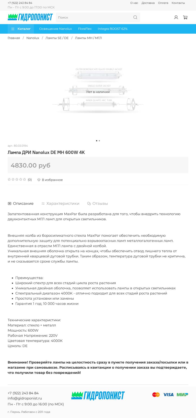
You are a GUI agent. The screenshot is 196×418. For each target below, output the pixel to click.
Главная (14, 38)
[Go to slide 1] (96, 140)
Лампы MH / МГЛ (88, 38)
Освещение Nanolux (55, 29)
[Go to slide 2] (99, 140)
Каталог (24, 29)
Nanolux (32, 38)
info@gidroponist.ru (25, 398)
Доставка (148, 3)
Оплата (163, 3)
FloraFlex (85, 29)
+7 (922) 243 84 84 (20, 3)
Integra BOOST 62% (112, 29)
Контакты (178, 3)
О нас (134, 3)
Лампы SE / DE (57, 38)
